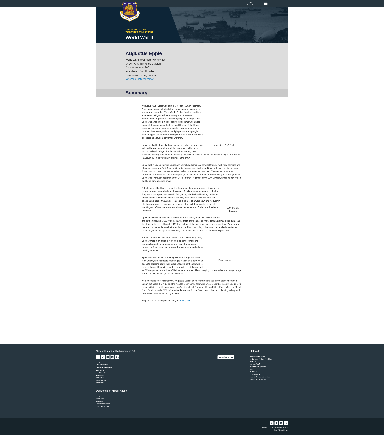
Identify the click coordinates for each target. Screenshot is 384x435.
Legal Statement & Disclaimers (260, 377)
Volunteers (100, 375)
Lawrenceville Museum (104, 367)
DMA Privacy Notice (281, 430)
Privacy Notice (255, 374)
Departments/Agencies (258, 367)
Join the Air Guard (102, 406)
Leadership (100, 370)
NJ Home (253, 362)
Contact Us (253, 372)
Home (98, 362)
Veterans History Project (140, 78)
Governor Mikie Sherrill (258, 356)
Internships (100, 378)
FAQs (251, 369)
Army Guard (100, 399)
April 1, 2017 (185, 300)
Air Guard (99, 401)
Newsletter (99, 383)
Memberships (101, 380)
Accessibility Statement (258, 379)
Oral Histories (101, 372)
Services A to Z (255, 364)
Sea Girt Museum (102, 365)
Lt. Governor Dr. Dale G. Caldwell (261, 359)
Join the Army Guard (103, 404)
